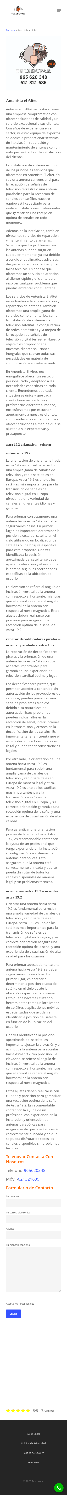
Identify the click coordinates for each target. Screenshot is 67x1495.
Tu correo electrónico (18, 1212)
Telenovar (33, 1462)
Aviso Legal (33, 1433)
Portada (10, 30)
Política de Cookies (33, 1452)
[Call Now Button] (59, 1487)
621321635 (29, 1179)
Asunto (10, 1228)
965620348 (35, 1170)
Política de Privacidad (33, 1443)
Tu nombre (12, 1196)
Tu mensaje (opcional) (18, 1244)
